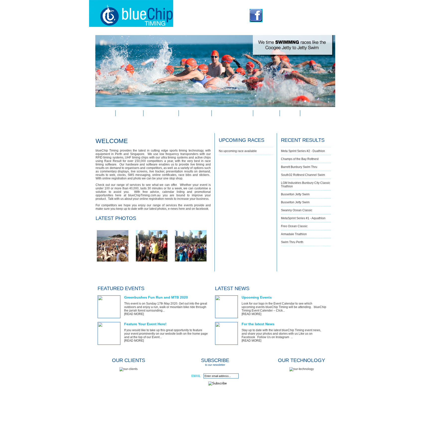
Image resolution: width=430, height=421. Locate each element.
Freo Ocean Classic (294, 226)
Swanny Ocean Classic (296, 210)
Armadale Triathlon (294, 234)
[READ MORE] (134, 314)
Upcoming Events (257, 297)
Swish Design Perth (262, 411)
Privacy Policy (211, 411)
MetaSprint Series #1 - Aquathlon (303, 218)
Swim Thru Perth (292, 242)
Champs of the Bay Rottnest (300, 159)
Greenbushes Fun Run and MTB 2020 (156, 297)
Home (105, 113)
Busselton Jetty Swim (295, 194)
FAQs (289, 113)
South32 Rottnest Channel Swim (303, 175)
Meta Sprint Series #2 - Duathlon (303, 151)
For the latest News (258, 324)
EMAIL (196, 376)
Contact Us (315, 113)
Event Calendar (232, 113)
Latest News (195, 113)
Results (266, 113)
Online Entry (161, 113)
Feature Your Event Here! (145, 324)
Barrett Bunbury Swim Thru (299, 167)
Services (129, 113)
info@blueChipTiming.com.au (296, 19)
